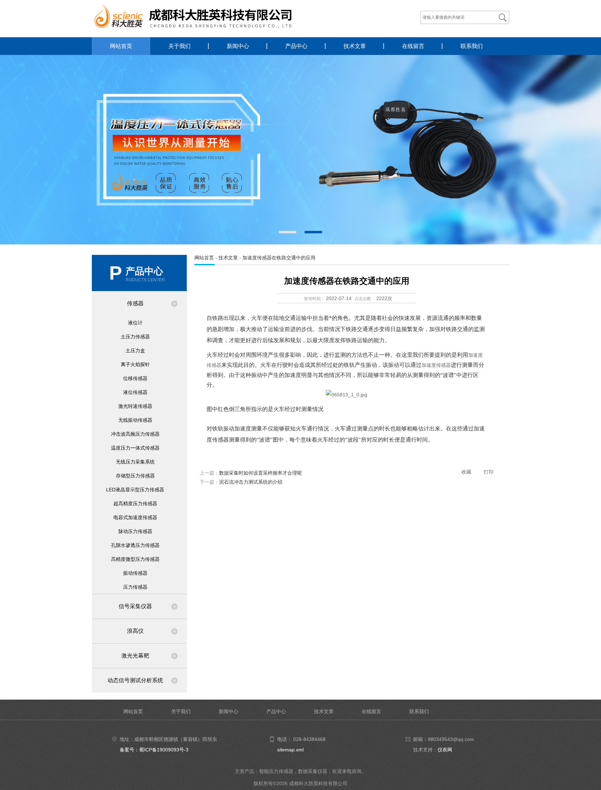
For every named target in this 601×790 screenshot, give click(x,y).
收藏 (466, 472)
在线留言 (413, 46)
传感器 (135, 303)
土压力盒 (135, 350)
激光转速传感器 (135, 406)
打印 (489, 472)
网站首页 (121, 46)
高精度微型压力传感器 (135, 559)
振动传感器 (135, 573)
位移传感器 (135, 378)
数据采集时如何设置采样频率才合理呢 (260, 473)
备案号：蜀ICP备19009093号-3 (154, 749)
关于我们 (179, 46)
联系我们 (471, 46)
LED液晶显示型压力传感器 (135, 489)
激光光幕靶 (135, 656)
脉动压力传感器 (135, 531)
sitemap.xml (290, 749)
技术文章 (355, 46)
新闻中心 (238, 46)
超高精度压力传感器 (135, 503)
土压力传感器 (135, 336)
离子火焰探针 (135, 364)
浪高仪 (135, 631)
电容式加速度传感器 (135, 517)
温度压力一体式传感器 (135, 448)
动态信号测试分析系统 (135, 680)
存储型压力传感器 (135, 475)
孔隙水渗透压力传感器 (135, 545)
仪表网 (445, 749)
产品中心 (296, 46)
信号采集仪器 (135, 606)
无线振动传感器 (135, 420)
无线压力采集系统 (135, 462)
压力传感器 (135, 587)
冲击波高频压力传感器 (135, 434)
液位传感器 (135, 392)
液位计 (135, 322)
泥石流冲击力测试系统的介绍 (250, 482)
